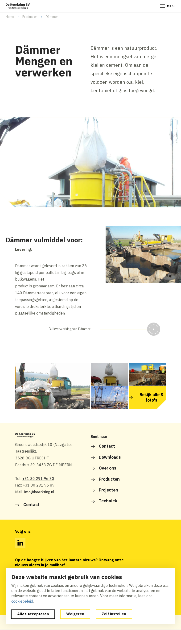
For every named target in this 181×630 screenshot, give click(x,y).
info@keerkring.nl (39, 492)
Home (10, 17)
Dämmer (52, 17)
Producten (29, 17)
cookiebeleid (22, 601)
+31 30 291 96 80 (38, 478)
